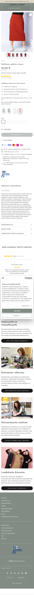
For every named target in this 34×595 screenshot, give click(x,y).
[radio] (3, 111)
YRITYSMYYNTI (5, 511)
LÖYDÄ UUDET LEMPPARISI (17, 488)
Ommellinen (19, 583)
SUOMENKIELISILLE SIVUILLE (9, 517)
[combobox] (16, 8)
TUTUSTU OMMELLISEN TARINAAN (17, 440)
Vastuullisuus (5, 525)
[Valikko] (2, 4)
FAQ (2, 536)
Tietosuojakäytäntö (7, 528)
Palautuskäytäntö (6, 530)
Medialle (4, 538)
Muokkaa (16, 315)
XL (20, 121)
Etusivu (3, 60)
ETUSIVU (3, 498)
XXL (26, 121)
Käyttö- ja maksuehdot (8, 533)
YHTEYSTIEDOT (5, 501)
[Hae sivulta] (5, 8)
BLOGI (3, 514)
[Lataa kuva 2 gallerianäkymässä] (13, 55)
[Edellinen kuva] (2, 1)
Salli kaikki (17, 310)
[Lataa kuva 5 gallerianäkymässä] (25, 55)
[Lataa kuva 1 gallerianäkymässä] (9, 55)
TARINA (3, 506)
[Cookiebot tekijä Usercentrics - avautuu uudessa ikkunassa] (25, 278)
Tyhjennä (27, 8)
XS (3, 121)
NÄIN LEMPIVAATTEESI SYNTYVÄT (17, 390)
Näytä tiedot (25, 306)
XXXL (4, 125)
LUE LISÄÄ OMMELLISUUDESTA (17, 341)
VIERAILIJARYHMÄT (7, 509)
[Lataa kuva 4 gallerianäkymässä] (21, 55)
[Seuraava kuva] (31, 1)
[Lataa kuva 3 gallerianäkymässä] (17, 55)
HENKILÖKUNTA (6, 503)
